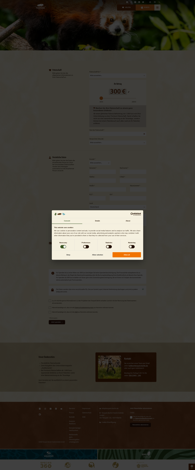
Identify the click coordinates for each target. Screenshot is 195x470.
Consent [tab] (67, 221)
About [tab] (128, 221)
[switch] (86, 246)
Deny (68, 255)
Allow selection (97, 255)
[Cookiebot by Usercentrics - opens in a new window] (132, 214)
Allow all (127, 255)
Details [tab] (97, 221)
